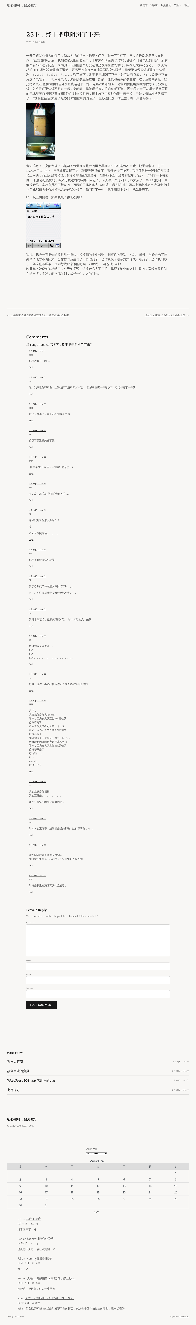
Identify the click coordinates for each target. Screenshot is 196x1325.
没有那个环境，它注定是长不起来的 (165, 315)
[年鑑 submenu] (180, 5)
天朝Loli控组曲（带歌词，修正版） (51, 1278)
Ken (36, 41)
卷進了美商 (33, 1219)
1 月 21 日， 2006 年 (37, 457)
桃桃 (42, 197)
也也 (31, 354)
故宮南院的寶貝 (18, 1071)
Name (29, 960)
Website (29, 988)
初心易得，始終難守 (22, 5)
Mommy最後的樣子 (40, 1238)
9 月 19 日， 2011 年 (37, 875)
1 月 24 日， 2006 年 (37, 510)
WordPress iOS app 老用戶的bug (31, 1080)
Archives (91, 1148)
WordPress (184, 1316)
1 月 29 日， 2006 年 (37, 845)
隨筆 (43, 41)
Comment (30, 922)
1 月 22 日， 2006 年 (37, 483)
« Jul (96, 1211)
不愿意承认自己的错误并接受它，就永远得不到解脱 (40, 315)
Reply (31, 367)
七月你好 (13, 1090)
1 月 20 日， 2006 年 (37, 350)
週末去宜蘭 (15, 1061)
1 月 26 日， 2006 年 (37, 818)
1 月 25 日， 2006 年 (37, 635)
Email (29, 974)
